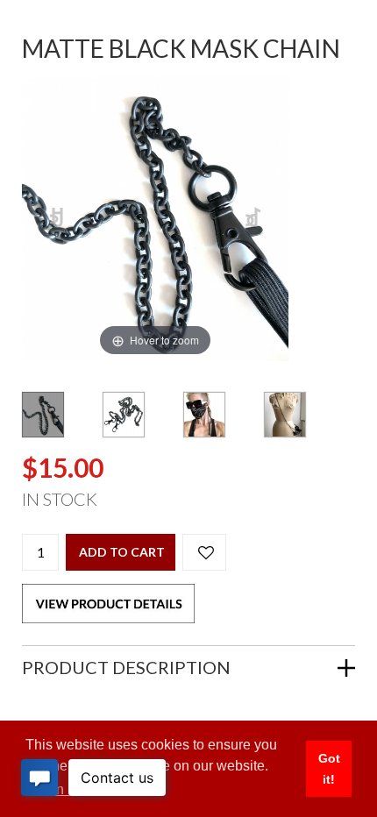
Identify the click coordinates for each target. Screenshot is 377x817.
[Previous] (57, 218)
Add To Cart (122, 551)
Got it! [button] (329, 768)
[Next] (253, 218)
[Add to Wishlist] (204, 552)
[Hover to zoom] (155, 217)
